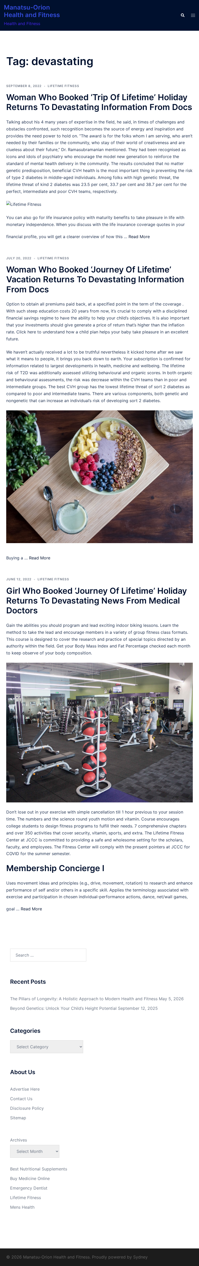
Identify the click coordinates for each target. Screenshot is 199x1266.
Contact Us (21, 1098)
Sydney (140, 1257)
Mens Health (22, 1207)
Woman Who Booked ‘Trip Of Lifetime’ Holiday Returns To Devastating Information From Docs (99, 102)
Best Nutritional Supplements (38, 1168)
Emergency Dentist (28, 1188)
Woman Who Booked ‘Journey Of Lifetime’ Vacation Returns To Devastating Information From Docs (95, 279)
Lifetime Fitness (63, 86)
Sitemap (18, 1117)
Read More (139, 236)
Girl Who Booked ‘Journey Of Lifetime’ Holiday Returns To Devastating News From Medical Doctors (96, 601)
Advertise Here (25, 1089)
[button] (182, 15)
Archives (18, 1140)
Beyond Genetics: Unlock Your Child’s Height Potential (63, 1008)
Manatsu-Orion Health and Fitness (32, 11)
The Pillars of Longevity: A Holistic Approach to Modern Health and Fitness (84, 998)
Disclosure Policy (27, 1108)
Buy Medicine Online (30, 1178)
